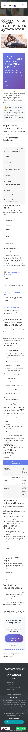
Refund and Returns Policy (13, 687)
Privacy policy (10, 684)
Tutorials (9, 692)
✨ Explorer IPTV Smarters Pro (14, 639)
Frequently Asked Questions (14, 694)
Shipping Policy (10, 689)
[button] (23, 5)
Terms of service (11, 682)
